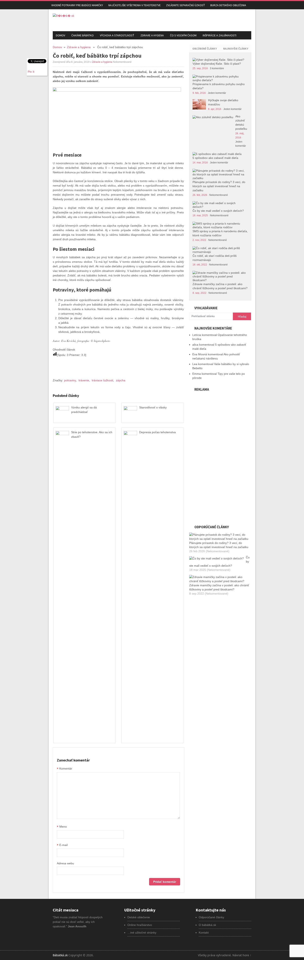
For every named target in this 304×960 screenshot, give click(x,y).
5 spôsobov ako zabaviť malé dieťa (215, 157)
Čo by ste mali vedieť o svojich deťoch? (218, 210)
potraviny (70, 380)
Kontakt (204, 932)
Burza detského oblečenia (228, 5)
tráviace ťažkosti (102, 380)
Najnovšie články (235, 48)
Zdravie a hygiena (152, 35)
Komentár (64, 769)
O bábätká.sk (207, 925)
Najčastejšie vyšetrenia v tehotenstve (134, 5)
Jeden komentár (217, 93)
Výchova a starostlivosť (117, 35)
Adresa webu (65, 863)
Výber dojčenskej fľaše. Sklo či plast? (217, 63)
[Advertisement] (202, 19)
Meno (62, 827)
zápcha (120, 380)
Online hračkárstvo (139, 925)
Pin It (31, 71)
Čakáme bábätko (82, 35)
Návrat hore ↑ (241, 955)
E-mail (62, 845)
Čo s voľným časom (183, 35)
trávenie (84, 380)
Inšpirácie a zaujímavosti (219, 35)
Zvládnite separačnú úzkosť (185, 5)
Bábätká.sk (60, 955)
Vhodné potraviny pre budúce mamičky (77, 5)
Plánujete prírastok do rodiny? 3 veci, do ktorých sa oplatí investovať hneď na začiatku (219, 186)
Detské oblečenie (138, 917)
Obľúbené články (204, 48)
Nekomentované (218, 195)
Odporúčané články (211, 917)
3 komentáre (217, 68)
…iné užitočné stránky (141, 932)
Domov (60, 35)
